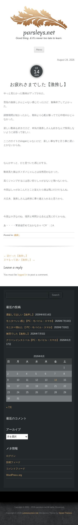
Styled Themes (65, 513)
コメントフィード (15, 468)
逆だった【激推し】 (16, 255)
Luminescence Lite (30, 513)
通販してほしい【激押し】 (20, 314)
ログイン (11, 456)
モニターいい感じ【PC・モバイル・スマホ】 (30, 321)
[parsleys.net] (39, 17)
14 (55, 380)
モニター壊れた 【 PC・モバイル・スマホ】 (29, 327)
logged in (22, 274)
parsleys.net (39, 33)
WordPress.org (14, 475)
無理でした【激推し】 (18, 333)
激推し (17, 235)
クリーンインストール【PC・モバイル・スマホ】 (32, 340)
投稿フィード (13, 462)
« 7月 (9, 407)
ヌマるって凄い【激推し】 (19, 259)
